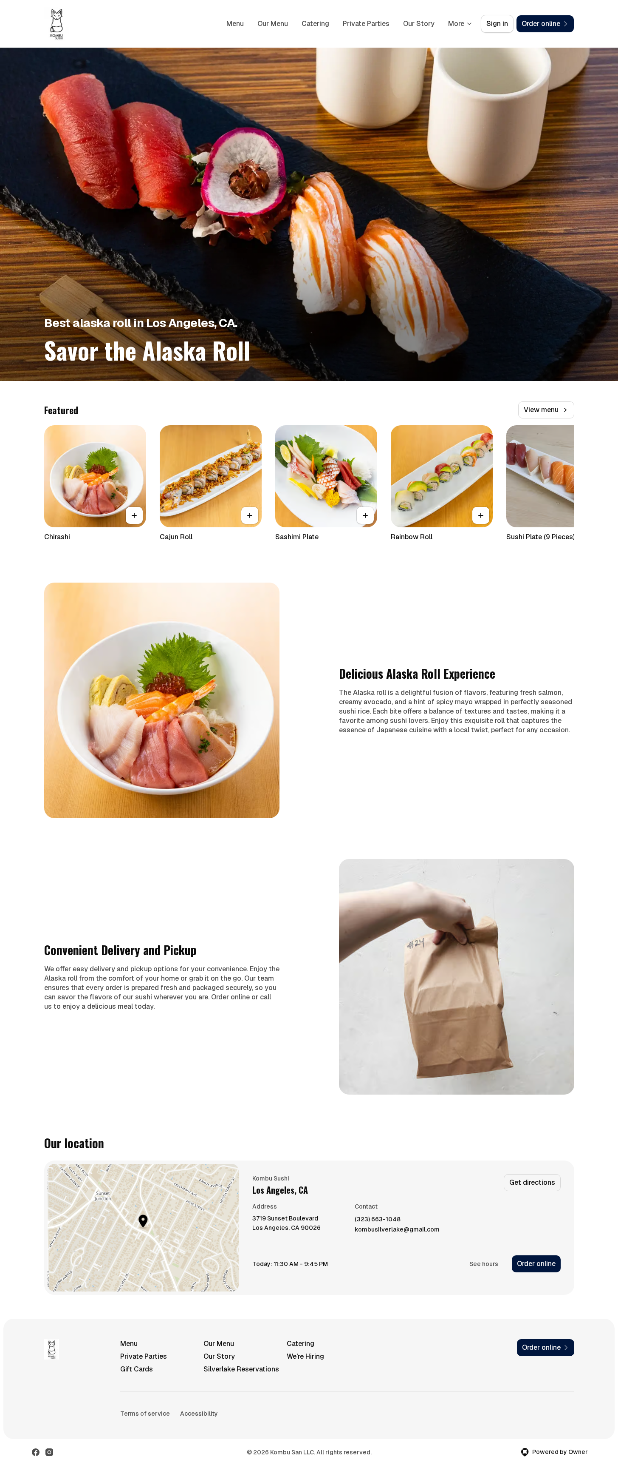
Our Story (419, 23)
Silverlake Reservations (241, 1369)
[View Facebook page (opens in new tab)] (36, 1452)
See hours (483, 1264)
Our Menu (272, 23)
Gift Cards (136, 1369)
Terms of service (145, 1413)
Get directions (532, 1182)
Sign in (497, 23)
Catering (315, 23)
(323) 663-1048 (378, 1219)
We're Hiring (305, 1356)
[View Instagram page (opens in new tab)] (49, 1452)
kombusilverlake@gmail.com (397, 1230)
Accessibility (199, 1413)
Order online (536, 1263)
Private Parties (366, 23)
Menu (235, 23)
